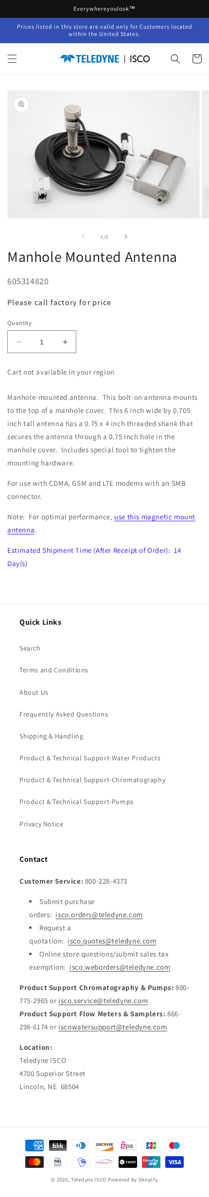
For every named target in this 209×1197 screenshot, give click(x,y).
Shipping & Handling (51, 736)
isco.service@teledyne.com (103, 1000)
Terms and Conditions (53, 670)
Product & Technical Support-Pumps (76, 801)
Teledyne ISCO (88, 1179)
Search (30, 648)
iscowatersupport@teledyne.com (112, 1026)
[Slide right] (126, 236)
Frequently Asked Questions (63, 714)
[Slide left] (83, 236)
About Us (34, 692)
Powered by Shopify (133, 1179)
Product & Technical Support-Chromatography (92, 779)
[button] (12, 58)
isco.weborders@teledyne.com (120, 967)
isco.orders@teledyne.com (98, 914)
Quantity (19, 323)
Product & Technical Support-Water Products (89, 757)
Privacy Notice (41, 824)
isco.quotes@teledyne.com (112, 940)
